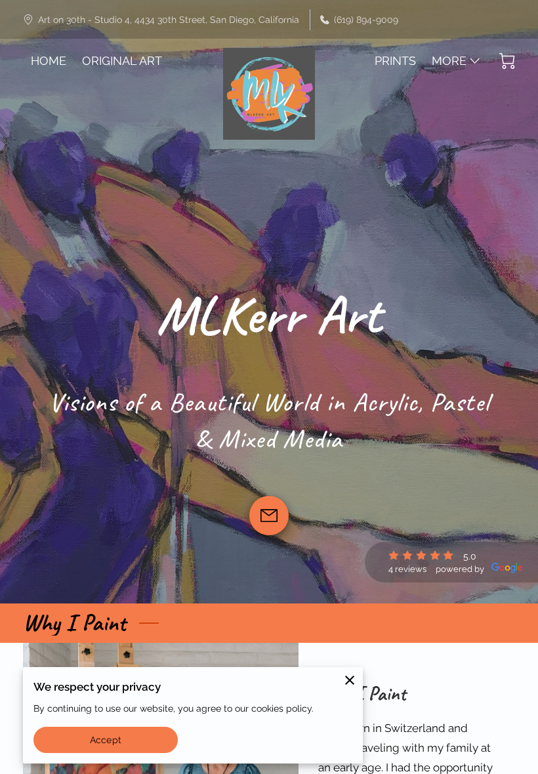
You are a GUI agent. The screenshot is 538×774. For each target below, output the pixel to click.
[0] (507, 61)
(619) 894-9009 (366, 19)
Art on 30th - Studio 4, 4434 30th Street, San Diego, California (168, 19)
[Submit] (269, 515)
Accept (105, 739)
